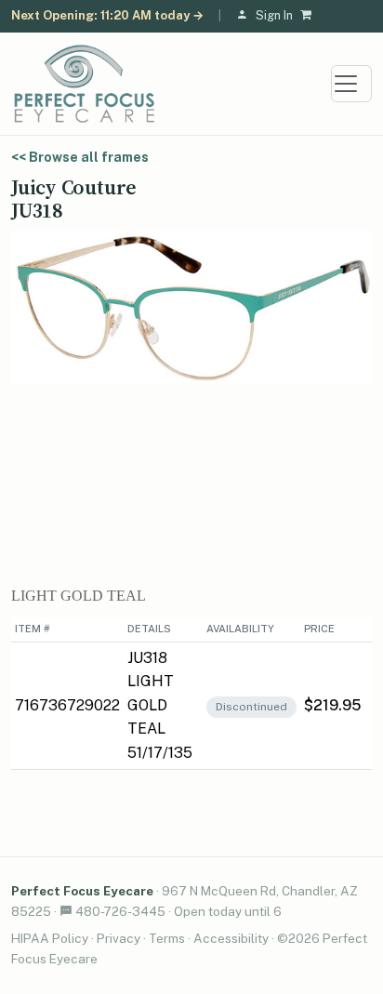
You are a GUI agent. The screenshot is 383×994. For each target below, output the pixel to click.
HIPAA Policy (49, 938)
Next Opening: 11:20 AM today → (107, 15)
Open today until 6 (228, 911)
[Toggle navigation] (351, 83)
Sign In (274, 15)
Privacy (118, 938)
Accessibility (231, 938)
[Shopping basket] (309, 16)
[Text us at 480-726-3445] (66, 911)
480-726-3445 (120, 911)
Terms (167, 938)
